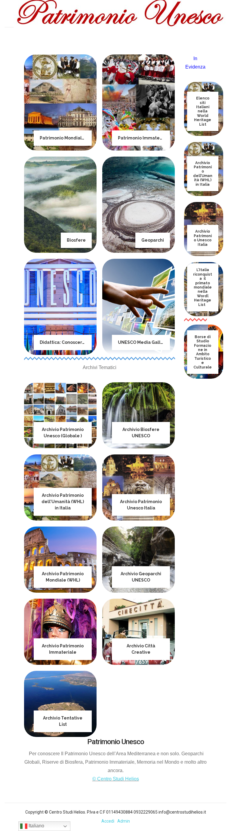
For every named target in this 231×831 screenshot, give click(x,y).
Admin (123, 821)
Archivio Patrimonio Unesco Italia (203, 237)
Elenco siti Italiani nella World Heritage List (202, 111)
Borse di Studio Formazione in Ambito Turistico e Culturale (202, 352)
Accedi (107, 821)
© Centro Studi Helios (115, 778)
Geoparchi (152, 240)
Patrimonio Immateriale (144, 138)
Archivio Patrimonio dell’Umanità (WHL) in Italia (63, 501)
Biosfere (76, 240)
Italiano (35, 825)
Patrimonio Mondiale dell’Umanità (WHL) (84, 138)
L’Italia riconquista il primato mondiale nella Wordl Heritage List (202, 287)
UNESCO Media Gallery (143, 342)
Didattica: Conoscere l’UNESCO (73, 342)
